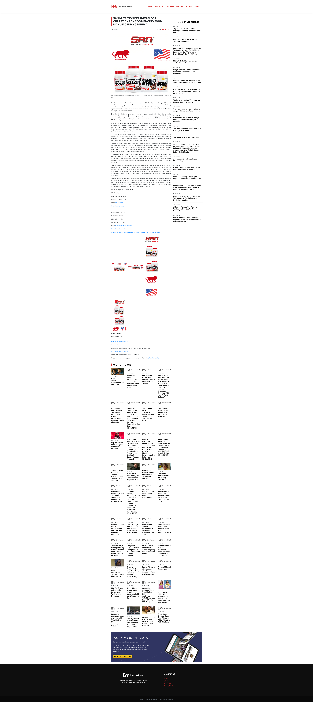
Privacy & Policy (169, 686)
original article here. (154, 358)
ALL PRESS (170, 6)
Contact (166, 682)
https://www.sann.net (117, 206)
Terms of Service (169, 684)
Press (166, 678)
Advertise (167, 680)
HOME (150, 6)
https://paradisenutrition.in (119, 229)
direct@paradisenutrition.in (123, 225)
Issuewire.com (138, 103)
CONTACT (179, 6)
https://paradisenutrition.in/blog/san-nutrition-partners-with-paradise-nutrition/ (135, 232)
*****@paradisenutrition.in (119, 341)
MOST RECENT (159, 6)
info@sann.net (119, 203)
